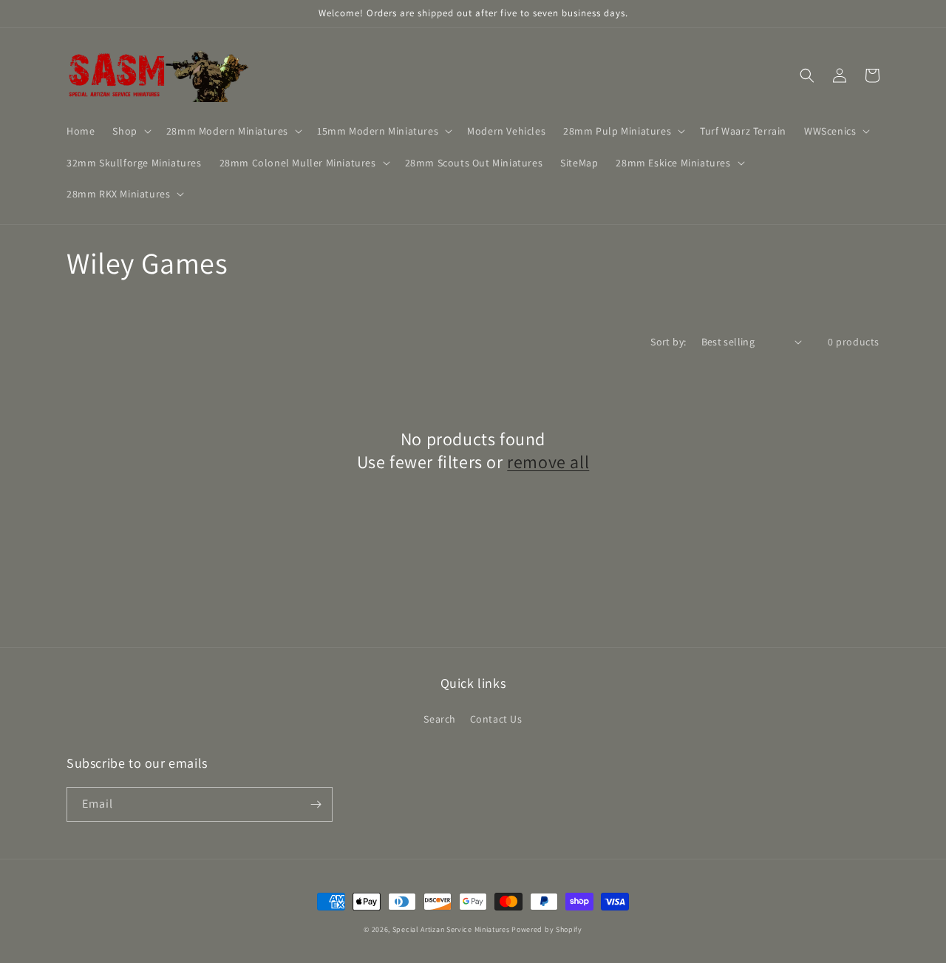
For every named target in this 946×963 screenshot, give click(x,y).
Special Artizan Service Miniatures (451, 929)
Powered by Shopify (546, 929)
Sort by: (668, 341)
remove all (548, 461)
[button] (130, 130)
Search (439, 719)
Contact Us (496, 719)
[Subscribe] (315, 804)
